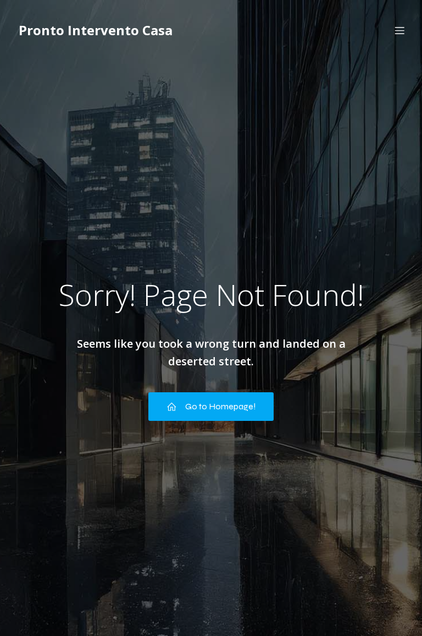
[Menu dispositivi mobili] (399, 30)
